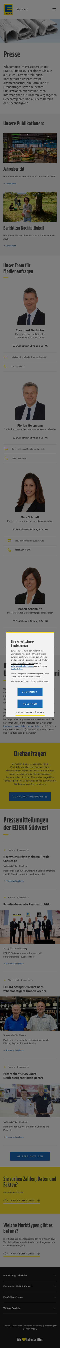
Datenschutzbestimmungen (22, 666)
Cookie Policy (16, 669)
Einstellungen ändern (30, 712)
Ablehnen (30, 703)
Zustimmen (30, 691)
